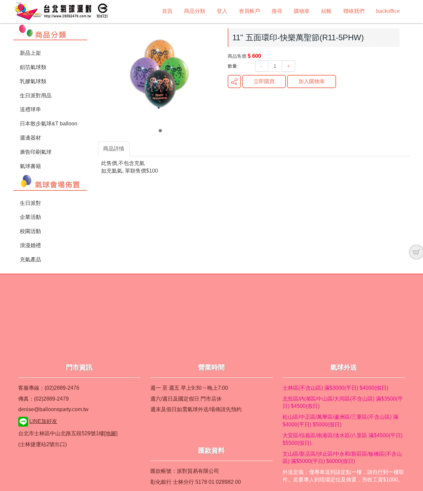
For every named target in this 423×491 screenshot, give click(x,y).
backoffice (388, 11)
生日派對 (30, 203)
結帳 (326, 11)
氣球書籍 (30, 166)
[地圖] (110, 433)
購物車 (302, 11)
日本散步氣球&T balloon (48, 123)
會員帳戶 (249, 11)
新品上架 (30, 53)
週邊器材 (30, 138)
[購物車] (416, 252)
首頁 (167, 11)
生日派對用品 (36, 95)
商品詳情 (113, 148)
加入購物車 (311, 81)
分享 (234, 81)
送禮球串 (30, 109)
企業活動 (30, 217)
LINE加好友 (43, 421)
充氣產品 (30, 259)
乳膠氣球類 (33, 81)
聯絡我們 (354, 11)
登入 (222, 11)
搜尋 (277, 11)
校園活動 (30, 231)
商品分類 (194, 11)
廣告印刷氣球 (36, 152)
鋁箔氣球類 (33, 67)
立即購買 (264, 81)
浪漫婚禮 (30, 245)
